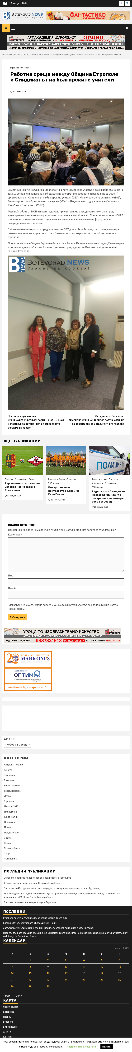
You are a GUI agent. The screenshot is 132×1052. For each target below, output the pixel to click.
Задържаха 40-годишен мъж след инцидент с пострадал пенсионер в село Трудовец (108, 496)
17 (66, 973)
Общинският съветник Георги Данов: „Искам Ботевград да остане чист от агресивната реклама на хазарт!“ (36, 422)
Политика (9, 822)
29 (30, 986)
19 (101, 973)
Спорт (31, 479)
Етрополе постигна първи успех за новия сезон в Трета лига (22, 487)
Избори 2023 (11, 806)
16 (48, 973)
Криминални (97, 483)
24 (66, 979)
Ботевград (53, 479)
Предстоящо (11, 832)
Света (7, 837)
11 (83, 966)
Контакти (8, 1036)
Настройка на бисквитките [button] (81, 1046)
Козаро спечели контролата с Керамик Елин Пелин (63, 491)
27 (119, 979)
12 (101, 966)
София (7, 843)
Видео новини (12, 785)
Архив (9, 739)
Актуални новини (100, 479)
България (9, 780)
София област (21, 479)
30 (48, 986)
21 (12, 979)
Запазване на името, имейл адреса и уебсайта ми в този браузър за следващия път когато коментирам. (63, 606)
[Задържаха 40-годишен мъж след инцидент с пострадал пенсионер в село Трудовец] (109, 460)
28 (12, 986)
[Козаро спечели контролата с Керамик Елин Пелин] (66, 460)
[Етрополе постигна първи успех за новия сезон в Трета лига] (22, 460)
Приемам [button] (106, 1047)
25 (83, 979)
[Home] (6, 28)
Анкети (8, 770)
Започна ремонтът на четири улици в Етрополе (30, 902)
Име (10, 575)
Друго (7, 796)
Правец (8, 827)
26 (101, 979)
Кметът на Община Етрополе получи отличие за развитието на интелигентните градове (96, 420)
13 (119, 966)
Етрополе (14, 68)
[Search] (127, 28)
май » (18, 995)
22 (30, 979)
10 (66, 966)
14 (12, 973)
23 (48, 979)
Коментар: (15, 534)
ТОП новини (25, 68)
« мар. (6, 995)
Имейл (12, 588)
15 (30, 973)
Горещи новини (12, 790)
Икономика (10, 811)
